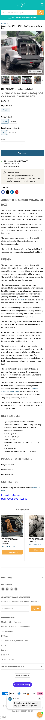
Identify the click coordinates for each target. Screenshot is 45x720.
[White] (13, 124)
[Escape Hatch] (14, 135)
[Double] (6, 113)
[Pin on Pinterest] (16, 192)
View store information (11, 166)
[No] (4, 135)
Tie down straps (13, 391)
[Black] (5, 124)
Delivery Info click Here (10, 495)
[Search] (40, 12)
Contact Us (6, 706)
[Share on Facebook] (3, 192)
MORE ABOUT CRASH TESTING (14, 499)
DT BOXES (5, 544)
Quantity (4, 139)
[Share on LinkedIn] (12, 192)
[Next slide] (42, 80)
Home (3, 24)
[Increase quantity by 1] (22, 145)
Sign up (36, 608)
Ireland (21, 675)
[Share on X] (7, 192)
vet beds (21, 300)
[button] (6, 80)
